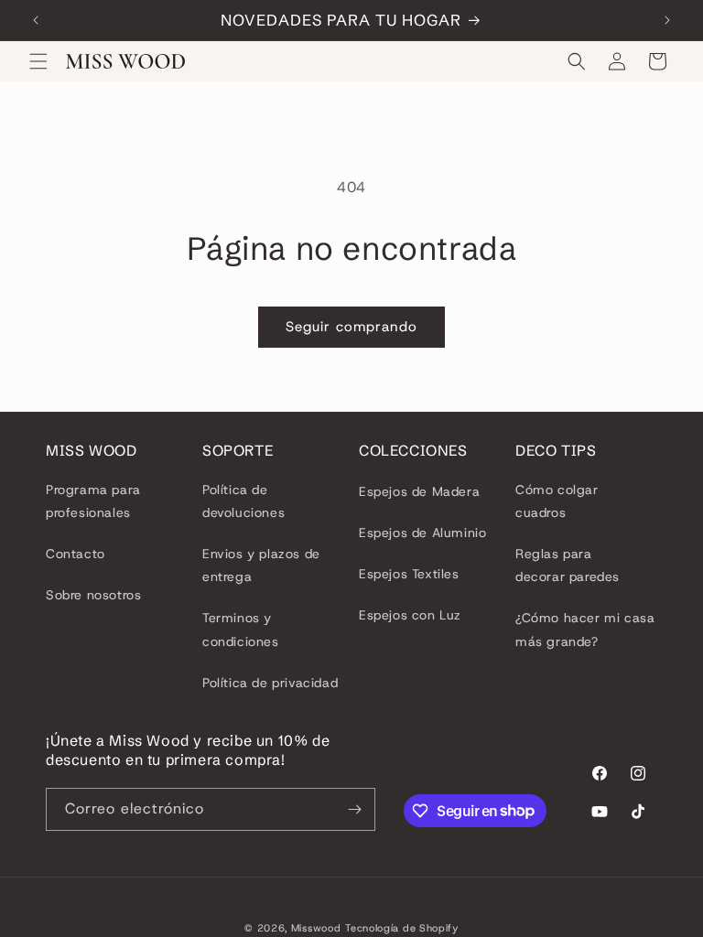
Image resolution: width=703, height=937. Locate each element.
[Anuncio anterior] (36, 20)
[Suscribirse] (354, 809)
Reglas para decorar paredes (567, 565)
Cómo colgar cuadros (557, 501)
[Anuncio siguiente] (667, 20)
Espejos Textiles (409, 573)
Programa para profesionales (93, 501)
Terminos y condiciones (240, 629)
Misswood (316, 927)
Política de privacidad (270, 682)
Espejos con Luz (410, 615)
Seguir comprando (351, 327)
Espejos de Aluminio (422, 532)
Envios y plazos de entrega (261, 565)
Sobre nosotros (93, 595)
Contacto (75, 553)
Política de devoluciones (243, 501)
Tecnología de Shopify (402, 927)
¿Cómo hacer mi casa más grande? (584, 629)
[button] (38, 61)
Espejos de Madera (419, 491)
